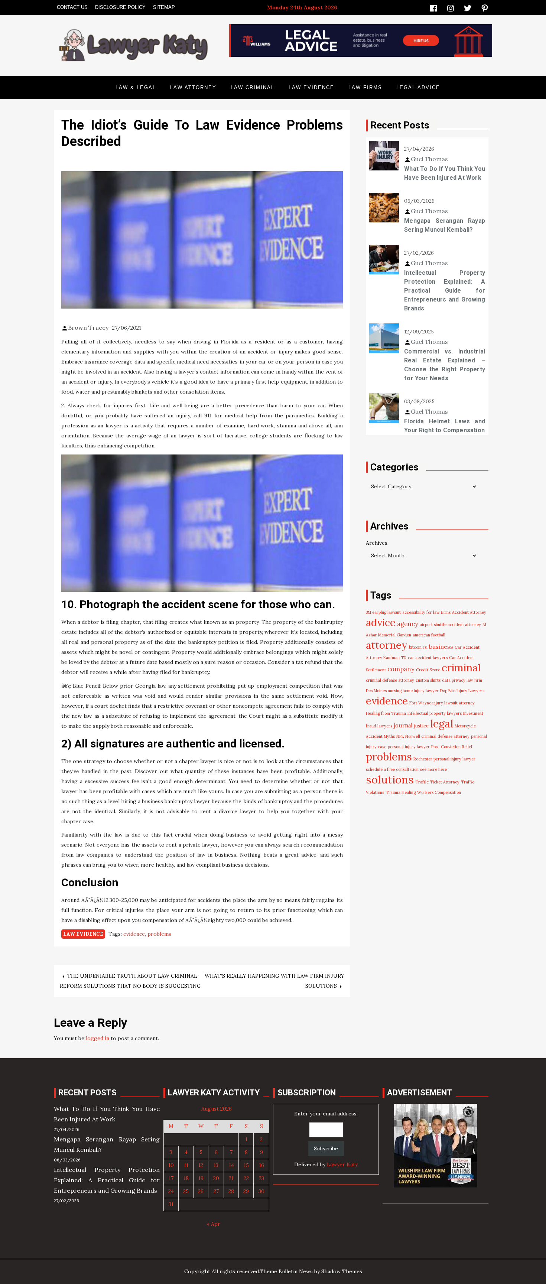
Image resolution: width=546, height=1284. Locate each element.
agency (407, 624)
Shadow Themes (341, 1271)
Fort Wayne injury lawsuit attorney (442, 702)
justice (421, 726)
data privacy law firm (462, 680)
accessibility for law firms (426, 612)
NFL (400, 736)
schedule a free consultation (392, 769)
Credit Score (428, 669)
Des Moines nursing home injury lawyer (402, 690)
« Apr (213, 1224)
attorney (386, 645)
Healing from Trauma (386, 713)
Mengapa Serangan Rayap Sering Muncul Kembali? (444, 225)
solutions (390, 779)
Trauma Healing (401, 792)
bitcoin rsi (418, 647)
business (441, 646)
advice (381, 622)
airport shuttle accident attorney (450, 624)
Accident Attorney (469, 612)
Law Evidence (311, 87)
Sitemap (164, 7)
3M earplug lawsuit (383, 612)
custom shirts (428, 680)
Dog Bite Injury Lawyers (462, 690)
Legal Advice (418, 87)
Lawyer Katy (342, 1164)
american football (429, 635)
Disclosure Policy (120, 7)
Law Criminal (252, 87)
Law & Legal (136, 87)
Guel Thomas (429, 159)
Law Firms (365, 87)
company (401, 669)
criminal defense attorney (390, 680)
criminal (461, 667)
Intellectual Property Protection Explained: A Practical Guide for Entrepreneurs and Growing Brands (444, 290)
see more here (433, 769)
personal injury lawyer (409, 746)
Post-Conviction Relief (451, 746)
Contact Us (72, 7)
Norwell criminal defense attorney (437, 736)
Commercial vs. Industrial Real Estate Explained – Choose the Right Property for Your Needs (444, 365)
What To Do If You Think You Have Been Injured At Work (444, 173)
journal (403, 725)
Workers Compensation (439, 792)
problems (159, 934)
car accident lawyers (428, 657)
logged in (97, 1038)
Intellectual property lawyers (434, 713)
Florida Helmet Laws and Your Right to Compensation (444, 426)
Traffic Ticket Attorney (437, 782)
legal (441, 723)
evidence (134, 934)
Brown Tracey (88, 327)
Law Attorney (193, 87)
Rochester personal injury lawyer (444, 759)
